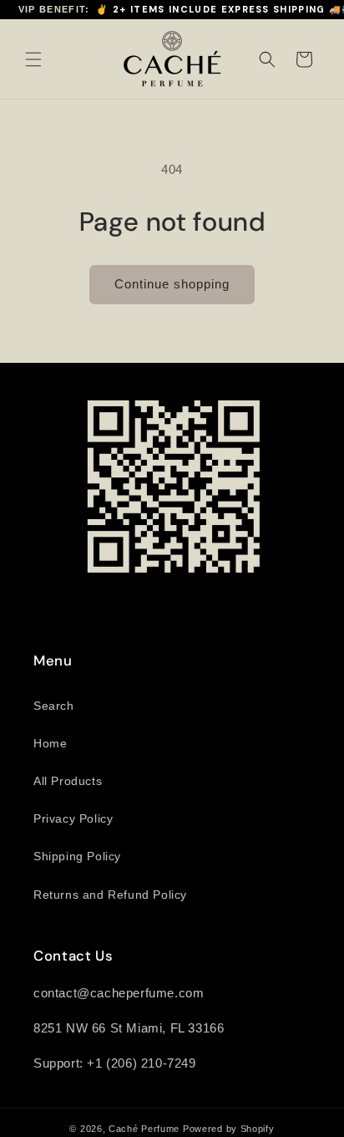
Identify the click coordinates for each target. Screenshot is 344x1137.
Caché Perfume (144, 1129)
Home (50, 743)
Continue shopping (172, 284)
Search (53, 705)
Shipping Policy (77, 856)
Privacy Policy (73, 818)
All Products (67, 781)
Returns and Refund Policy (110, 894)
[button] (33, 59)
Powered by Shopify (229, 1129)
